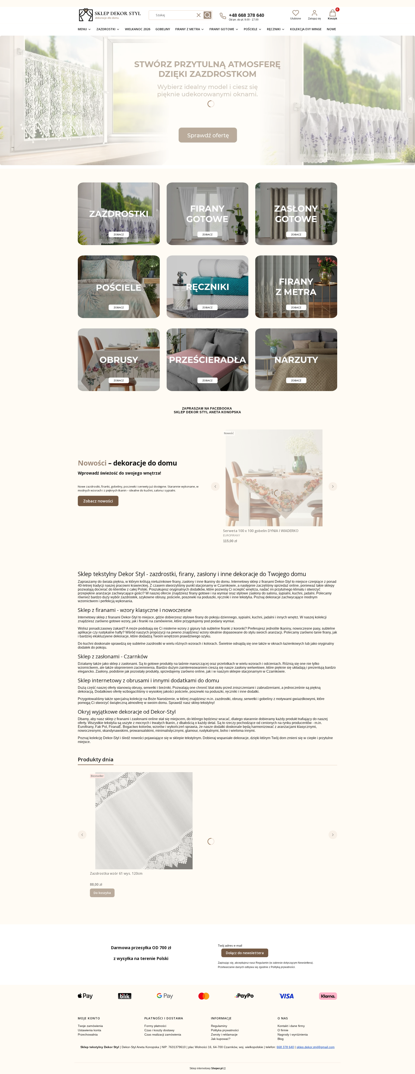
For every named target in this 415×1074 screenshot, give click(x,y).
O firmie (283, 1030)
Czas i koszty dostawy (159, 1030)
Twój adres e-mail (230, 945)
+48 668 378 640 (246, 15)
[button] (207, 15)
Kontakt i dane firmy (291, 1026)
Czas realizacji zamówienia (162, 1034)
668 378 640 (285, 1047)
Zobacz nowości (98, 501)
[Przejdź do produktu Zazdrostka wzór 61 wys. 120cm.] (144, 820)
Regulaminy (219, 1026)
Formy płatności (155, 1026)
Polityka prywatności (225, 1030)
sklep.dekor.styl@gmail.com (316, 1047)
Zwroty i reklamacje (224, 1034)
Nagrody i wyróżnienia (293, 1034)
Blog (281, 1039)
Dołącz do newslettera (245, 952)
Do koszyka (102, 893)
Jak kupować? (220, 1039)
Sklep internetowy (206, 1068)
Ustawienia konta (89, 1030)
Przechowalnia (88, 1034)
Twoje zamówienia (90, 1026)
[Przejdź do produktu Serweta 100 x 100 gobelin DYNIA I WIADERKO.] (274, 478)
